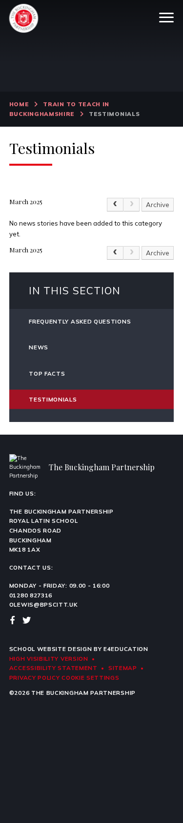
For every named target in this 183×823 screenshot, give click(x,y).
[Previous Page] (115, 204)
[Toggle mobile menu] (166, 17)
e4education (125, 648)
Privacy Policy (34, 677)
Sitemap (122, 667)
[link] (131, 204)
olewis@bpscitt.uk (43, 604)
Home (19, 104)
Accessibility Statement (53, 667)
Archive (157, 205)
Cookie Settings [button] (90, 677)
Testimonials (114, 113)
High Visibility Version (48, 658)
